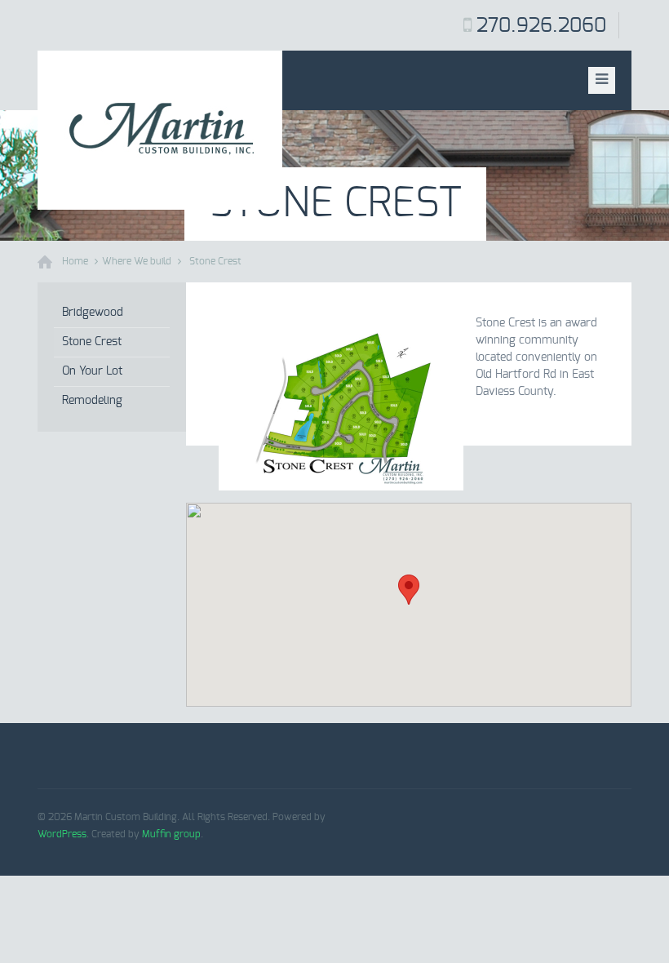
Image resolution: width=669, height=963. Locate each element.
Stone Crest (215, 261)
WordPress (62, 834)
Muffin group (171, 834)
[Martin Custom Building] (160, 130)
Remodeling (92, 400)
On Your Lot (92, 371)
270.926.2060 (541, 26)
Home (75, 261)
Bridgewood (92, 312)
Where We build (136, 261)
